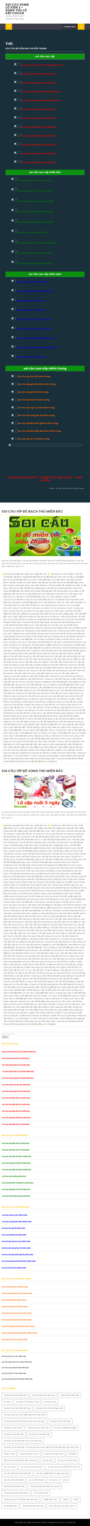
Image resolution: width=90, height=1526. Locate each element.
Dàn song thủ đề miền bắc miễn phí (24, 848)
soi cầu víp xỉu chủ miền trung (34, 376)
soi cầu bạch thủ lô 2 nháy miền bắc (17, 1362)
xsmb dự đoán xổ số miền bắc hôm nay (21, 1499)
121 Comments (50, 1024)
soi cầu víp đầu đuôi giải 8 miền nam (35, 338)
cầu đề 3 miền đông (45, 614)
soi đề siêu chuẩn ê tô (54, 750)
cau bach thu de (48, 608)
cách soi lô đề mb (55, 599)
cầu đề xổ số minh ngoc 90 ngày (58, 619)
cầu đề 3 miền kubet (64, 614)
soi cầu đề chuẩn (17, 676)
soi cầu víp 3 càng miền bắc (32, 232)
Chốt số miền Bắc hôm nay (43, 1395)
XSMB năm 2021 (51, 1499)
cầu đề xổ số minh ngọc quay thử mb (23, 625)
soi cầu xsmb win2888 (13, 1480)
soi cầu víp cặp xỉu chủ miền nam (33, 319)
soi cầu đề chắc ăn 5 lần (34, 662)
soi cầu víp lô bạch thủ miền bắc (15, 1368)
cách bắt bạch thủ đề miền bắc (63, 582)
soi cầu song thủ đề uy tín (47, 741)
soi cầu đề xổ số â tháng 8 (26, 713)
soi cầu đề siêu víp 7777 (17, 707)
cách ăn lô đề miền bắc (39, 580)
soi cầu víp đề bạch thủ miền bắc (32, 511)
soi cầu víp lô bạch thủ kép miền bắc (17, 1379)
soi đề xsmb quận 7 (47, 758)
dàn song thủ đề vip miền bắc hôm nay (53, 859)
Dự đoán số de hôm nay (60, 1421)
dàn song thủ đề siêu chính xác (58, 851)
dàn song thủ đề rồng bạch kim (26, 851)
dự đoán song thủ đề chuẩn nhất (61, 896)
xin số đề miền (35, 761)
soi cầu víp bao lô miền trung (33, 399)
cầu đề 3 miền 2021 (38, 828)
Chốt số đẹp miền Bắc (70, 1395)
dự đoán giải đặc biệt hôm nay (17, 1408)
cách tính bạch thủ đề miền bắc (22, 602)
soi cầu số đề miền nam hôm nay (42, 739)
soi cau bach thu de (14, 642)
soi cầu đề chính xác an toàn (20, 670)
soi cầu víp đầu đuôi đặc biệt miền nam (37, 347)
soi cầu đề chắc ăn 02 (40, 656)
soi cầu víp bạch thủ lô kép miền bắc (41, 91)
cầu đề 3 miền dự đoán (23, 614)
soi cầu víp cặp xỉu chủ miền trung (36, 407)
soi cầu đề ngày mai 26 (36, 693)
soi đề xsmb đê (15, 758)
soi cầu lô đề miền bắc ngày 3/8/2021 (23, 736)
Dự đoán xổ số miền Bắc (39, 1434)
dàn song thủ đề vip (22, 856)
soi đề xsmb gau (30, 758)
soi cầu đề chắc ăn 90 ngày (60, 662)
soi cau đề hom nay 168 (69, 676)
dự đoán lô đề (50, 879)
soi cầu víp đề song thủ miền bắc (32, 771)
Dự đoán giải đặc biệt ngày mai (49, 1408)
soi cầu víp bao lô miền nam (31, 310)
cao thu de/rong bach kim (49, 605)
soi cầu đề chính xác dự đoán (50, 670)
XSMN (65, 1499)
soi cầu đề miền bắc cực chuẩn (38, 685)
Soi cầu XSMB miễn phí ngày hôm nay (52, 1473)
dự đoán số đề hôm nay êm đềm (66, 633)
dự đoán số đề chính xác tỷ (46, 631)
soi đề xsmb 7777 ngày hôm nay (31, 756)
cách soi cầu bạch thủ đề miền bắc (23, 597)
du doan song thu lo (40, 868)
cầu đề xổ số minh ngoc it (29, 839)
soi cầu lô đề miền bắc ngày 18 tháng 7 (30, 733)
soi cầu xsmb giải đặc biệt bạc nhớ (29, 744)
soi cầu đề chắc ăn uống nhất (32, 665)
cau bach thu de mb (33, 611)
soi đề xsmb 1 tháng (73, 753)
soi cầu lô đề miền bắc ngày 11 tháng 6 (45, 730)
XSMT (75, 1499)
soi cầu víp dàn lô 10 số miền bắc (35, 253)
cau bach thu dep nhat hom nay (58, 611)
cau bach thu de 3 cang (68, 608)
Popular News (70, 27)
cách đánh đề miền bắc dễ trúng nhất (49, 591)
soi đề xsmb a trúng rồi (58, 756)
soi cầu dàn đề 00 (46, 650)
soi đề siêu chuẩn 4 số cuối (30, 750)
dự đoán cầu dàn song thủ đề (66, 868)
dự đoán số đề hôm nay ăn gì (36, 633)
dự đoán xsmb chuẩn (13, 1428)
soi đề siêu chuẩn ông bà (52, 753)
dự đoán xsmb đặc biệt (14, 1434)
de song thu (73, 865)
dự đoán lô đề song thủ (70, 879)
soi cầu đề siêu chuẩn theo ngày (25, 704)
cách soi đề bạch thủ (18, 599)
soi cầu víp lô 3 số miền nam (31, 357)
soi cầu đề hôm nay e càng (37, 679)
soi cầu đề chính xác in (22, 673)
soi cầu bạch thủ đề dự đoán (64, 642)
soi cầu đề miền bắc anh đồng (63, 682)
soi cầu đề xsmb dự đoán (68, 721)
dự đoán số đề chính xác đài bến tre (65, 628)
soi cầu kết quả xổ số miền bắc (17, 1473)
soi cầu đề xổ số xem (41, 719)
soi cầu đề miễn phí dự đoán (21, 687)
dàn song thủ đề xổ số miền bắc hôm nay (41, 862)
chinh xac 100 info (50, 625)
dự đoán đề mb (14, 876)
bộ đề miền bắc (33, 577)
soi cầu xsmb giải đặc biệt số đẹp (63, 744)
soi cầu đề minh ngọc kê (69, 690)
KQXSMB (72, 1454)
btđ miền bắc (47, 577)
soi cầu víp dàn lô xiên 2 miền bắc (36, 201)
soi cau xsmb (10, 1467)
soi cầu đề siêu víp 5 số (52, 704)
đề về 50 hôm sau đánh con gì (62, 1506)
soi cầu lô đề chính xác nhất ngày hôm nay (58, 727)
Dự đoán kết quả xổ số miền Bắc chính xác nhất (24, 1415)
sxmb (65, 1480)
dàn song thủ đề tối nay (30, 854)
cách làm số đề (29, 594)
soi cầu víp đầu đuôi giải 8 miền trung (38, 423)
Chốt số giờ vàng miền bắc (15, 1395)
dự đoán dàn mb (60, 871)
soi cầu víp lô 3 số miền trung (33, 438)
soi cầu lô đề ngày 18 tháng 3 (56, 736)
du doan (7, 1402)
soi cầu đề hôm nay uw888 (35, 682)
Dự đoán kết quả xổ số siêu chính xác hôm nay (24, 1421)
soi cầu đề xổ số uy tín (19, 719)
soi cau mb (47, 1460)
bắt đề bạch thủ (18, 577)
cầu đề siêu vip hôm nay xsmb (28, 619)
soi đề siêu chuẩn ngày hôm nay (23, 753)
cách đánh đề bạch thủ (64, 588)
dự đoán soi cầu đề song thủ (22, 893)
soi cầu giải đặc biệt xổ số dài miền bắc (39, 724)
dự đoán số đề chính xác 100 (33, 628)
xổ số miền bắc (10, 1506)
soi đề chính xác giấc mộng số (56, 747)
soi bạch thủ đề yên (62, 639)
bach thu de (64, 574)
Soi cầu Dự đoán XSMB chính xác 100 (64, 1467)
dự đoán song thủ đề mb (43, 899)
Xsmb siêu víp (41, 574)
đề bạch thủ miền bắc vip (24, 639)
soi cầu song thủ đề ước (21, 741)
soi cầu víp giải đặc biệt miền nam (34, 291)
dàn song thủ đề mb (69, 842)
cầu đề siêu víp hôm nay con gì (36, 834)
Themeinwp (71, 1522)
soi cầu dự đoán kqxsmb (31, 1467)
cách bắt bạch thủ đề (62, 580)
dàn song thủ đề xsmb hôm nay (23, 865)
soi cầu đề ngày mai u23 (60, 696)
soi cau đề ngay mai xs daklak (38, 699)
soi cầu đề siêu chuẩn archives (46, 702)
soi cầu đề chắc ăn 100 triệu (64, 659)
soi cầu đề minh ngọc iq (45, 690)
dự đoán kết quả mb (32, 879)
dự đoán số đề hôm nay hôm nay (44, 636)
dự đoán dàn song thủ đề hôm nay (33, 873)
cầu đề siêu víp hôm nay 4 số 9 (51, 616)
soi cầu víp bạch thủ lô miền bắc (38, 74)
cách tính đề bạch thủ (49, 602)
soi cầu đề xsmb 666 (45, 721)
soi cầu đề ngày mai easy (37, 696)
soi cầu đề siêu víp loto (68, 707)
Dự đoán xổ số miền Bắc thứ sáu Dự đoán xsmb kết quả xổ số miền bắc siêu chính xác (41, 1447)
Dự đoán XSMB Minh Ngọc (65, 1428)
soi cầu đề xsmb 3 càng (24, 721)
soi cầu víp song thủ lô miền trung (36, 415)
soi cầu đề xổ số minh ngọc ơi (40, 716)
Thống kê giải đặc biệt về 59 (16, 1493)
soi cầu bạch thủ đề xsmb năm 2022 (66, 648)
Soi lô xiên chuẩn (36, 1480)
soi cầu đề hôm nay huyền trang (67, 679)
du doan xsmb (50, 1402)
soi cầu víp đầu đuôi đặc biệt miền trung (39, 431)
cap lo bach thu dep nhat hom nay (23, 608)
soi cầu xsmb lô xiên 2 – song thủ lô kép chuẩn (17, 9)
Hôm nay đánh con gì (29, 1454)
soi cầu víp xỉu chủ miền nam (32, 281)
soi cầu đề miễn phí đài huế (48, 687)
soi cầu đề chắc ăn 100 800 (64, 656)
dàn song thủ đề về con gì (55, 854)
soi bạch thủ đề (45, 639)
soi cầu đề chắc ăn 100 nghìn (35, 659)
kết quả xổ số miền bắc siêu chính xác (20, 1460)
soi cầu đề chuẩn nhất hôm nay (41, 676)
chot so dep (13, 628)
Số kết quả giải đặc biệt (14, 1486)
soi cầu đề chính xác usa (45, 673)
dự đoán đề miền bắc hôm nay (37, 876)
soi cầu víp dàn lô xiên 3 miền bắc (35, 211)
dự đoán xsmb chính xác (38, 1428)
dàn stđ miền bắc (58, 865)
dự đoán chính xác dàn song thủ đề (34, 871)
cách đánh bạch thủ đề (41, 588)
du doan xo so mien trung (27, 1402)
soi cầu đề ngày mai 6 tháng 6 (61, 693)
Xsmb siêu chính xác (24, 574)
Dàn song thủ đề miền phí (54, 848)
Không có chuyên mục (53, 1454)
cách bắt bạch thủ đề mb (35, 582)
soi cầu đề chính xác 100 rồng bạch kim (42, 668)
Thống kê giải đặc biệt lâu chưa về (45, 1486)
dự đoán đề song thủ (63, 876)
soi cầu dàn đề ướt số (59, 653)
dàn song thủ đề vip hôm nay (46, 856)
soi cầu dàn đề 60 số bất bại (69, 650)
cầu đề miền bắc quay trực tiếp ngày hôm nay (51, 831)
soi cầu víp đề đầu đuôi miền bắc (35, 263)
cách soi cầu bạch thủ (48, 594)
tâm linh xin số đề (65, 758)
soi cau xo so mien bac (67, 1460)
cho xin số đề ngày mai (26, 842)
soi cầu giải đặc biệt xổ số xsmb (21, 727)
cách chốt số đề (21, 588)
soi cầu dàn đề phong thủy (34, 653)
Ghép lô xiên (9, 1454)
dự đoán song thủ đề (48, 893)
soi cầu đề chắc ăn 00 (17, 656)
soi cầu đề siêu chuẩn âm (19, 702)
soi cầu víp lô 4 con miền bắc (14, 1373)
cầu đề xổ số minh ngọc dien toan (47, 837)
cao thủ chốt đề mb (26, 605)
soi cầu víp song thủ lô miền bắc (39, 82)
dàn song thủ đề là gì (48, 842)
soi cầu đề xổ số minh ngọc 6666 (55, 713)
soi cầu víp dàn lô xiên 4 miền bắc (36, 222)
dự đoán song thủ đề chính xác (29, 896)
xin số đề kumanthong (17, 761)
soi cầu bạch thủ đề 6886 (36, 642)
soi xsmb (53, 1480)
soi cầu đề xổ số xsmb (62, 719)
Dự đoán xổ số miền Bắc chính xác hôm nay (23, 1441)
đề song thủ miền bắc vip (24, 902)
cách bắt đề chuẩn (61, 585)
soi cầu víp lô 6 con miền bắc (14, 1356)
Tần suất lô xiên (41, 1493)
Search (5, 1037)
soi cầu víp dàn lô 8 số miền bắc (34, 190)
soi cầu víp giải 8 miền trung (33, 392)
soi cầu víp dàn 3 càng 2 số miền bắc (36, 242)
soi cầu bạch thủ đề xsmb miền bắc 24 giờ (28, 648)
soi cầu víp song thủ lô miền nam (33, 328)
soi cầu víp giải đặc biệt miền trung (37, 384)
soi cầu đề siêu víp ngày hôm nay (37, 710)
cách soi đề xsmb (37, 599)
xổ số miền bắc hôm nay (33, 1506)
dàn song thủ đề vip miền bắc (20, 859)
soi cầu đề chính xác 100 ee (60, 665)
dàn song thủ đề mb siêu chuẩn (44, 845)
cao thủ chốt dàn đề (71, 602)
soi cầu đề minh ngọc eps (20, 690)
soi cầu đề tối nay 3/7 (63, 710)
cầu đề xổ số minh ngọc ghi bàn (42, 622)
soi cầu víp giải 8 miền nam (30, 300)
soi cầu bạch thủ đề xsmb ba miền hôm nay (39, 645)
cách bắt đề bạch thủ (41, 585)
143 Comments (50, 761)
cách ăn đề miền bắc (17, 580)
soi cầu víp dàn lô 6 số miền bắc (34, 180)
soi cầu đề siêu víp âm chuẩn (43, 707)
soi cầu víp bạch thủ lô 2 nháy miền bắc (42, 65)
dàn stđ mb (44, 865)
